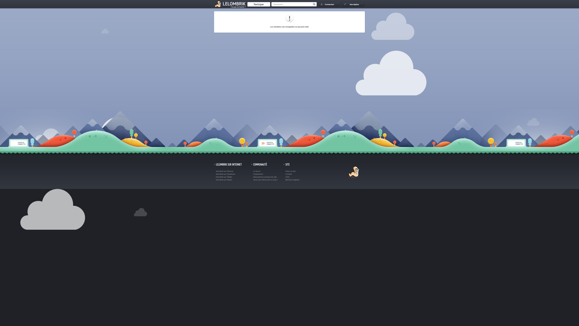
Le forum (256, 171)
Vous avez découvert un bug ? (265, 179)
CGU (287, 177)
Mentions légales (292, 179)
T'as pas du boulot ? (238, 7)
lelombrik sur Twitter (224, 177)
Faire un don (290, 171)
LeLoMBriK (353, 172)
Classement (258, 174)
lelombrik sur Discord (224, 171)
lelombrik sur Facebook (225, 174)
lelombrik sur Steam (224, 179)
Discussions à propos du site (265, 177)
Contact (288, 174)
